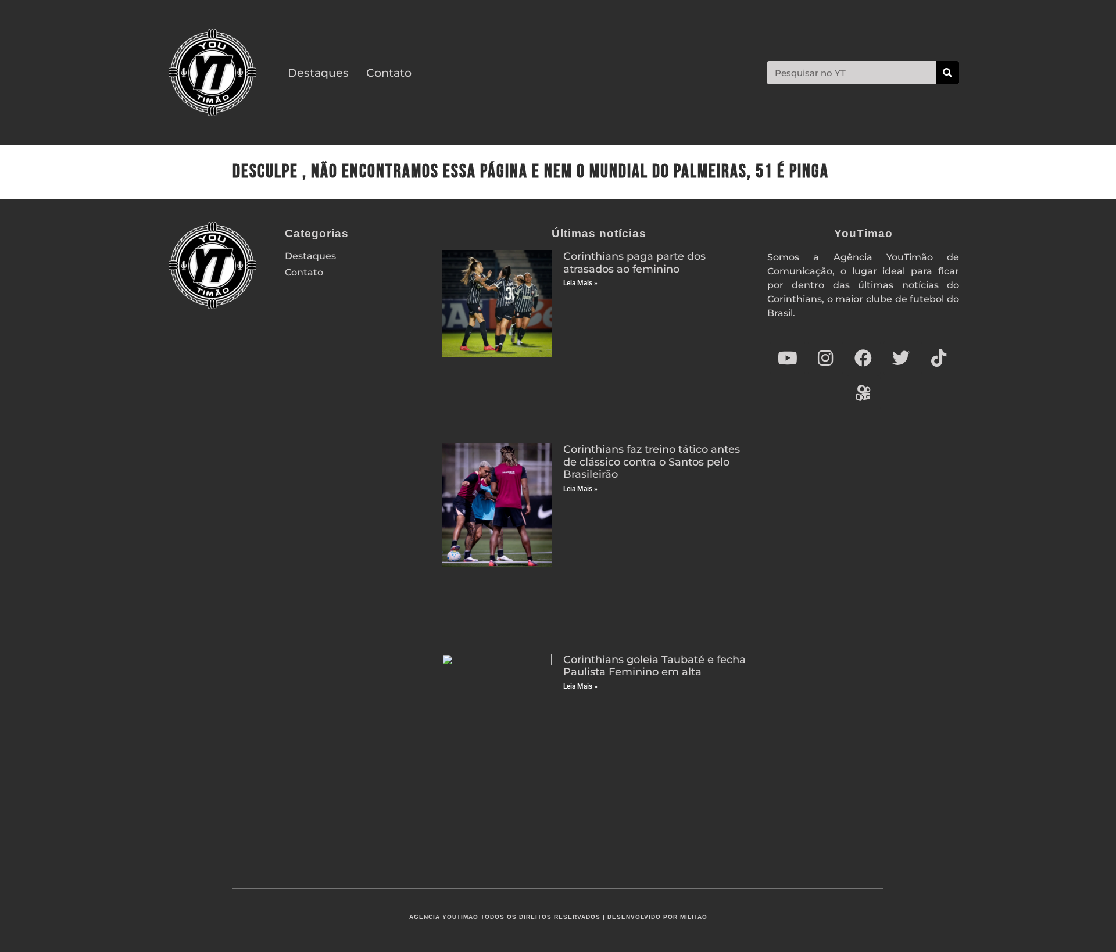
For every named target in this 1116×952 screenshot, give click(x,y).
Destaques (318, 72)
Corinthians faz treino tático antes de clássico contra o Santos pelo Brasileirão (651, 462)
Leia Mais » (580, 283)
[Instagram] (825, 358)
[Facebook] (863, 358)
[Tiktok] (938, 358)
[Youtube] (787, 358)
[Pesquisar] (947, 72)
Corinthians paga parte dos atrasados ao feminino (634, 262)
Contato (389, 72)
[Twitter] (901, 358)
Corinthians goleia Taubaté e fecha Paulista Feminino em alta (654, 666)
